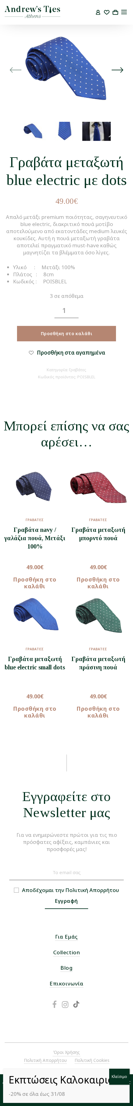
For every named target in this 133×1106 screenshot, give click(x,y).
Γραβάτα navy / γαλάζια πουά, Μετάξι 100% (34, 538)
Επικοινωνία (66, 983)
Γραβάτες (77, 369)
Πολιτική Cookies (92, 1060)
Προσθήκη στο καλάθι (66, 333)
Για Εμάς (66, 936)
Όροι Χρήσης (66, 1052)
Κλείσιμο (119, 1076)
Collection (66, 952)
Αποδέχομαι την (70, 890)
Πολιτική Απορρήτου (92, 890)
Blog (66, 967)
